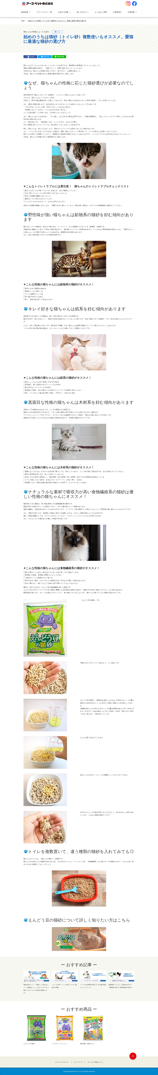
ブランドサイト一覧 (44, 12)
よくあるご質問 (101, 12)
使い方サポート (83, 12)
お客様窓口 (117, 12)
